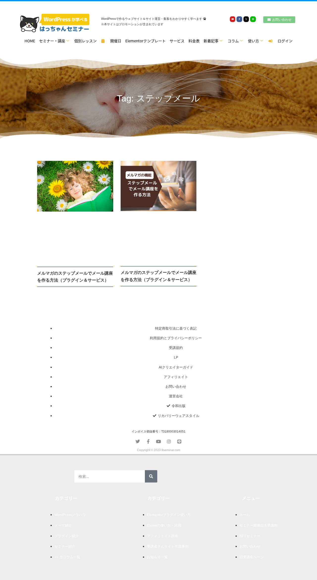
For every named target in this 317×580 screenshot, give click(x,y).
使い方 (253, 40)
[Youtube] (232, 19)
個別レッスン (85, 40)
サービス (177, 40)
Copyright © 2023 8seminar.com (158, 450)
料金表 (194, 40)
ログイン (283, 40)
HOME (30, 40)
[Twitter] (137, 441)
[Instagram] (169, 441)
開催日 (113, 40)
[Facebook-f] (239, 19)
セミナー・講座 (52, 40)
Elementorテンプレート (145, 40)
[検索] (151, 476)
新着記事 (211, 40)
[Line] (253, 19)
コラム (233, 40)
